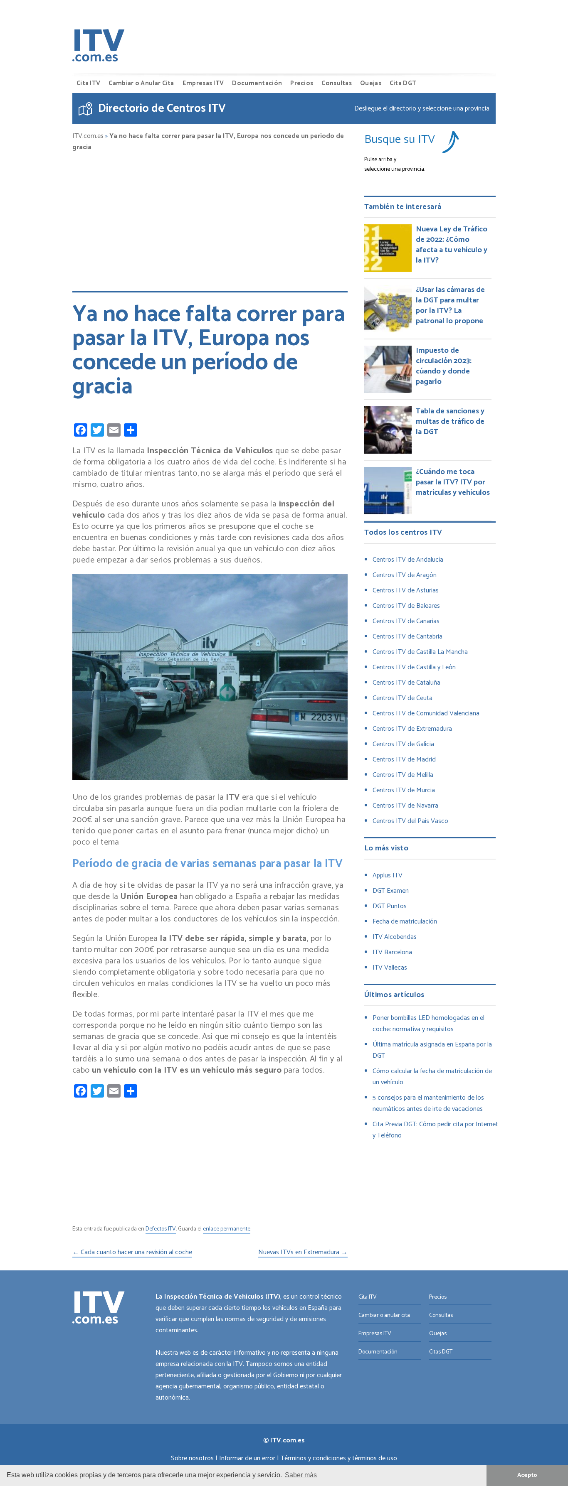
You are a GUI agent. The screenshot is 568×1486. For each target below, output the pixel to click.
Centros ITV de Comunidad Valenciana (426, 713)
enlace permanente (226, 1229)
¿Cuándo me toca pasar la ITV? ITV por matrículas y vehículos (453, 482)
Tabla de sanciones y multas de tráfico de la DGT (450, 421)
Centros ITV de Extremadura (412, 728)
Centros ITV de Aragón (405, 575)
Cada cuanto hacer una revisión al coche (132, 1253)
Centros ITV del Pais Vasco (410, 821)
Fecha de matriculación (405, 921)
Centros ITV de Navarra (405, 805)
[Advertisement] (210, 218)
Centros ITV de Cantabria (407, 636)
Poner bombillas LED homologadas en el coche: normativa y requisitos (428, 1023)
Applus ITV (388, 875)
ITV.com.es (88, 136)
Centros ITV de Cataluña (406, 682)
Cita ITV (88, 83)
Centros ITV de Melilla (403, 775)
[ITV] (98, 47)
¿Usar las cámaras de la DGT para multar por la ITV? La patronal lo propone (450, 305)
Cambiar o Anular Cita (141, 83)
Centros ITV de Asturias (406, 590)
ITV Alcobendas (395, 937)
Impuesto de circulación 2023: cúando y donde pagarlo (444, 366)
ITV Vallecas (390, 967)
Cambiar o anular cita (384, 1315)
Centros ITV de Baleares (406, 606)
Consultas (336, 83)
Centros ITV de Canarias (406, 621)
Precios (301, 83)
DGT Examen (391, 891)
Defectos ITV (161, 1229)
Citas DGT (440, 1352)
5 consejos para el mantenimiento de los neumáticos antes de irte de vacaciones (428, 1103)
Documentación (257, 83)
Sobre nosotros (192, 1458)
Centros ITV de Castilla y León (414, 667)
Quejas (370, 83)
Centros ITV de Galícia (403, 744)
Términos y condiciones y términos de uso (339, 1458)
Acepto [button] (527, 1475)
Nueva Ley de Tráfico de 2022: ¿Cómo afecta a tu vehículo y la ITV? (451, 245)
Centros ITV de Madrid (404, 759)
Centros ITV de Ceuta (402, 698)
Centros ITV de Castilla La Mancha (420, 652)
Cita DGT (403, 83)
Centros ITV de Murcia (404, 790)
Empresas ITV (203, 83)
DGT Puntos (390, 906)
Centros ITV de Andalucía (408, 559)
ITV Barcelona (392, 952)
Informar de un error (247, 1458)
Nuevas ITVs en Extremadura (303, 1253)
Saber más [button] (301, 1475)
